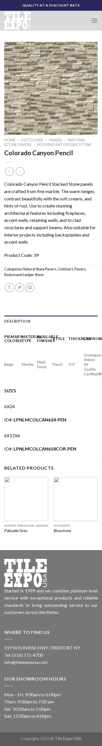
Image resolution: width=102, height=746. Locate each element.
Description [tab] (17, 321)
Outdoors (32, 140)
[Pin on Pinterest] (30, 287)
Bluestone (62, 530)
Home (10, 140)
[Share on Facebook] (9, 287)
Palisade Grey (15, 530)
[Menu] (94, 20)
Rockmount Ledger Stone (64, 144)
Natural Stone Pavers (39, 269)
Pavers (56, 140)
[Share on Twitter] (19, 287)
